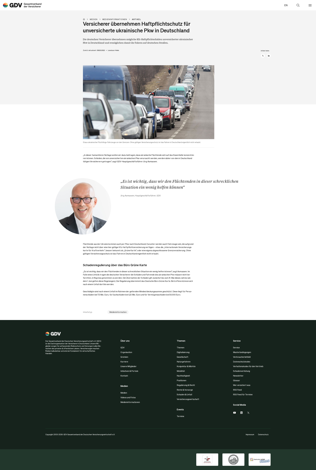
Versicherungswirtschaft (188, 399)
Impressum (250, 434)
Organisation (126, 352)
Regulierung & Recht (186, 385)
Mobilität (181, 371)
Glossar (236, 380)
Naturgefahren (183, 361)
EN (286, 5)
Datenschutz (263, 434)
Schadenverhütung (241, 371)
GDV (122, 347)
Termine (180, 416)
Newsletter (238, 375)
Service (236, 347)
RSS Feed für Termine (243, 394)
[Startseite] (86, 19)
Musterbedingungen (242, 352)
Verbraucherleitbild (242, 357)
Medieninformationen (130, 402)
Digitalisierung (183, 352)
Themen (180, 347)
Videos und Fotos (128, 397)
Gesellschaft (182, 357)
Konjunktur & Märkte (186, 366)
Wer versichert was (241, 385)
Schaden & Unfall (184, 394)
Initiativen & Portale (129, 371)
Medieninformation (118, 312)
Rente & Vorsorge (185, 389)
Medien (123, 392)
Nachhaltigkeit (183, 375)
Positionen (181, 380)
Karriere (124, 361)
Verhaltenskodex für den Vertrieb (248, 366)
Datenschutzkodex (241, 361)
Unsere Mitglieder (128, 366)
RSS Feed (237, 389)
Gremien (124, 357)
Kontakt (124, 375)
